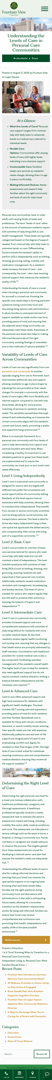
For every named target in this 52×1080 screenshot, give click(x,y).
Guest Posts (14, 1036)
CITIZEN (20, 1068)
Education (17, 948)
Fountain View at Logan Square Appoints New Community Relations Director (28, 1003)
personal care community (16, 371)
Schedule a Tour (26, 58)
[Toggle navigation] (45, 9)
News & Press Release (20, 1041)
